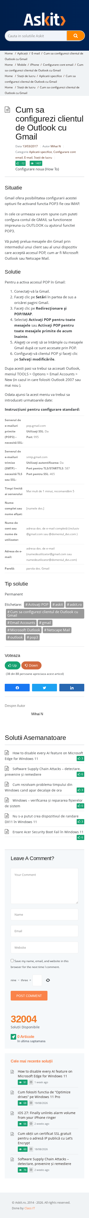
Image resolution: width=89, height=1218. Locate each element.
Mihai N (56, 146)
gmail (46, 622)
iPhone (34, 65)
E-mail (36, 53)
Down (33, 665)
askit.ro (76, 604)
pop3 (34, 637)
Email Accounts (22, 622)
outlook (16, 637)
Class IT (29, 1208)
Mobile (21, 65)
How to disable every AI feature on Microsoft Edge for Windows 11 (45, 1073)
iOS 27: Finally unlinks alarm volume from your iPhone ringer (46, 1115)
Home (9, 53)
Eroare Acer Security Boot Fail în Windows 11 (48, 832)
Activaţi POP (38, 604)
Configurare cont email (58, 65)
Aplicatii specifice (50, 76)
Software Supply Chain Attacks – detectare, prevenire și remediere (44, 1161)
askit (59, 604)
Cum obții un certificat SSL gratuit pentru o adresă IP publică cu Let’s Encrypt (45, 1138)
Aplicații (22, 53)
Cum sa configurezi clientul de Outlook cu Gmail (42, 613)
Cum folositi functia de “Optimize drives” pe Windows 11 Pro (44, 1094)
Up (14, 665)
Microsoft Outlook (25, 629)
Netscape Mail (58, 629)
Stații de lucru (26, 76)
